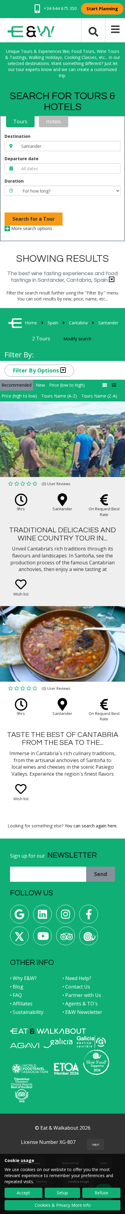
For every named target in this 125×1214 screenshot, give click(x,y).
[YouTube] (42, 938)
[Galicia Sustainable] (91, 1041)
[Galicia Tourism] (58, 1043)
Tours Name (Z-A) (99, 396)
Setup (62, 1193)
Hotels (53, 121)
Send (100, 874)
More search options (31, 228)
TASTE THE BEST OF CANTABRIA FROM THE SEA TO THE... (62, 738)
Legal (95, 1144)
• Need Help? (76, 978)
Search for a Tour (33, 219)
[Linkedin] (42, 916)
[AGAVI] (24, 1045)
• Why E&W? (23, 978)
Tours (20, 121)
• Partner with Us (81, 995)
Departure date (22, 158)
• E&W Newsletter (82, 1012)
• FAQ (16, 995)
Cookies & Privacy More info (63, 1205)
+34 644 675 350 (59, 8)
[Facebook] (88, 916)
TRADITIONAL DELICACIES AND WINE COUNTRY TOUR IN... (62, 534)
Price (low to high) (67, 385)
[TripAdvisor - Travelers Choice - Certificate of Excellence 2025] (21, 1090)
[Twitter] (19, 938)
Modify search (77, 339)
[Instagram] (65, 916)
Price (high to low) (19, 396)
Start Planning (102, 8)
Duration (14, 181)
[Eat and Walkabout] (48, 1031)
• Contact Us (76, 986)
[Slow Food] (88, 938)
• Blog (16, 986)
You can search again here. (91, 826)
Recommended (17, 385)
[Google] (19, 916)
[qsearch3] (93, 31)
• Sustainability (26, 1012)
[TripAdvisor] (65, 938)
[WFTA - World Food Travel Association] (30, 1068)
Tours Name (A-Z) (59, 396)
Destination (17, 136)
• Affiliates (21, 1003)
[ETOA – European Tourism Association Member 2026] (66, 1069)
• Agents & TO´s (80, 1003)
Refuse (101, 1193)
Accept (23, 1193)
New (40, 385)
